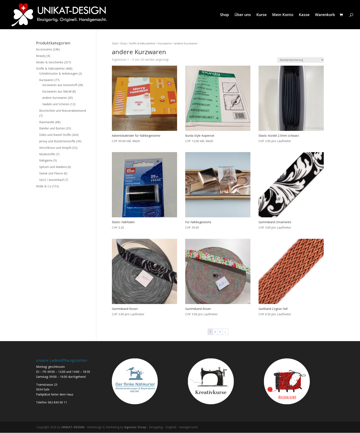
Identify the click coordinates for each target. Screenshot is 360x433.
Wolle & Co (43, 186)
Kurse (261, 15)
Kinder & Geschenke (49, 62)
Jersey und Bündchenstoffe (57, 141)
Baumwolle (46, 122)
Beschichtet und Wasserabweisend (62, 111)
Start (115, 43)
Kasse (304, 15)
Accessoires (44, 49)
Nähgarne (45, 160)
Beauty (41, 56)
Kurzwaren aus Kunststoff (59, 85)
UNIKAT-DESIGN (72, 427)
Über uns (242, 15)
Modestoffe (47, 154)
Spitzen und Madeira (53, 167)
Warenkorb (325, 15)
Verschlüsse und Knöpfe (55, 148)
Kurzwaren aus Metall (56, 91)
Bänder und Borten (52, 128)
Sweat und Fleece (51, 173)
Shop (224, 15)
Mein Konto (282, 15)
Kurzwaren (165, 43)
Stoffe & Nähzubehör (142, 43)
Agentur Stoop (135, 427)
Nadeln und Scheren (55, 104)
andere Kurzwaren (54, 98)
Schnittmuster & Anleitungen (58, 73)
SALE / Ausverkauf (51, 180)
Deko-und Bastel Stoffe (55, 135)
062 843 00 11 (57, 402)
